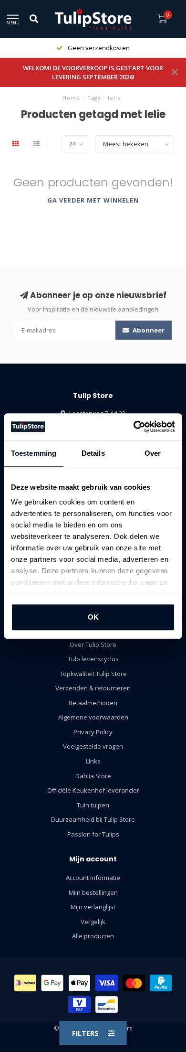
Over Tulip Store (93, 644)
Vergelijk (93, 921)
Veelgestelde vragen (93, 746)
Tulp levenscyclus (93, 659)
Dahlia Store (93, 776)
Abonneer (148, 330)
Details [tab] (93, 453)
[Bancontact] (106, 1004)
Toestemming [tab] (33, 453)
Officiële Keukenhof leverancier (93, 790)
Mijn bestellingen (93, 892)
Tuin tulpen (93, 805)
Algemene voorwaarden (93, 717)
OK (93, 617)
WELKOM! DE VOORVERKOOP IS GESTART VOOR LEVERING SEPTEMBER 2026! (93, 72)
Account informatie (93, 877)
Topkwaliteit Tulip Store (93, 673)
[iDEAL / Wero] (25, 983)
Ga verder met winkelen (93, 200)
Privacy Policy (93, 732)
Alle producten (93, 936)
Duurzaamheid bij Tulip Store (93, 819)
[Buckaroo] (79, 1004)
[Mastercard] (134, 983)
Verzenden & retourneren (93, 688)
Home (71, 97)
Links (93, 761)
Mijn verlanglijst (93, 906)
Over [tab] (153, 453)
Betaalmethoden (93, 702)
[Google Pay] (52, 983)
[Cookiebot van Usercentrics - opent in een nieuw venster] (134, 426)
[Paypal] (161, 983)
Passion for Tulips (93, 834)
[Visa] (106, 983)
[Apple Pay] (79, 983)
